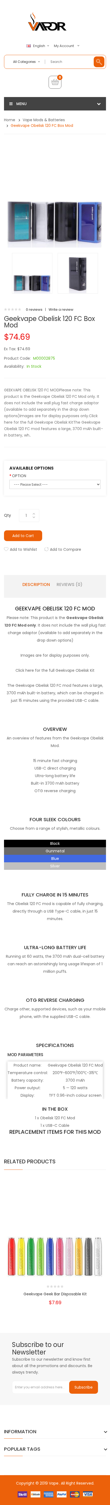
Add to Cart (23, 535)
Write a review (61, 309)
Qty (7, 515)
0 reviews (34, 309)
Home (9, 120)
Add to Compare (65, 549)
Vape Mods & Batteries (44, 120)
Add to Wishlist (23, 549)
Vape (53, 1483)
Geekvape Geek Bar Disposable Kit (55, 1294)
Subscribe (83, 1387)
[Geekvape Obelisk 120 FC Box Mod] (32, 273)
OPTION (19, 475)
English (39, 46)
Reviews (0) (69, 585)
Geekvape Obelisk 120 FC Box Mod (42, 125)
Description (36, 585)
